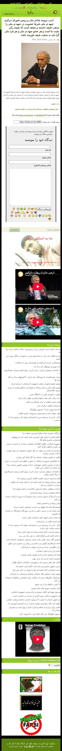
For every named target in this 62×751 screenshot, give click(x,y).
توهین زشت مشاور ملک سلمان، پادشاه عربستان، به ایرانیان (35, 573)
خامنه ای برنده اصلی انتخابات (48, 550)
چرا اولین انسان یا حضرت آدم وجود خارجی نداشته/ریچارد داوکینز (33, 599)
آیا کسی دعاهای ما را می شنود (47, 584)
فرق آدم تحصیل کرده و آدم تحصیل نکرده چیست (40, 554)
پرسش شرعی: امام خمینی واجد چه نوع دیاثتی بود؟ (38, 531)
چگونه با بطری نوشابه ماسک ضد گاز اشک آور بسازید (38, 457)
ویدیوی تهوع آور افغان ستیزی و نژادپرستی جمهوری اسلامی (35, 591)
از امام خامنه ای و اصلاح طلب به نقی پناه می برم (39, 535)
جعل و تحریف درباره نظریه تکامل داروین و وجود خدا (38, 478)
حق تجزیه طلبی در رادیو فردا (48, 521)
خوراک (41, 8)
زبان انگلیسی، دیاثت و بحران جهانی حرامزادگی (40, 547)
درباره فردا (41, 3)
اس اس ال (31, 8)
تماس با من (29, 3)
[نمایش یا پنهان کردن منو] (57, 20)
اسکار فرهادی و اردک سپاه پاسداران (45, 492)
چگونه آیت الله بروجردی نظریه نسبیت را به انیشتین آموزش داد (34, 603)
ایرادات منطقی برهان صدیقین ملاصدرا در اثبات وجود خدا (36, 488)
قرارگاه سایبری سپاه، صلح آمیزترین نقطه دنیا (41, 433)
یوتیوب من (19, 8)
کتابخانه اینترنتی (15, 3)
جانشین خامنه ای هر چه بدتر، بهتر (46, 558)
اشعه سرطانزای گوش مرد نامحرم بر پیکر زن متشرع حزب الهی (34, 543)
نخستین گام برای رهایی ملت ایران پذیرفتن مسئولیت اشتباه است (33, 539)
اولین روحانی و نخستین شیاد (48, 503)
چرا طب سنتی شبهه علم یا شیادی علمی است (41, 517)
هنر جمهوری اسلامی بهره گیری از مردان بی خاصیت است (36, 108)
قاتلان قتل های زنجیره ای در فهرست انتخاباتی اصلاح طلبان (36, 562)
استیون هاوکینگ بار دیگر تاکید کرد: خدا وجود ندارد (39, 613)
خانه (50, 3)
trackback (40, 115)
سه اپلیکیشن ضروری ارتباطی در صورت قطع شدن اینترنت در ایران (32, 460)
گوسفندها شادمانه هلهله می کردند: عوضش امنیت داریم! (37, 507)
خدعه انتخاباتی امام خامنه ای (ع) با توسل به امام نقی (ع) (36, 569)
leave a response (26, 115)
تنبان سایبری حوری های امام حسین (45, 588)
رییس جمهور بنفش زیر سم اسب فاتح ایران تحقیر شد (38, 566)
